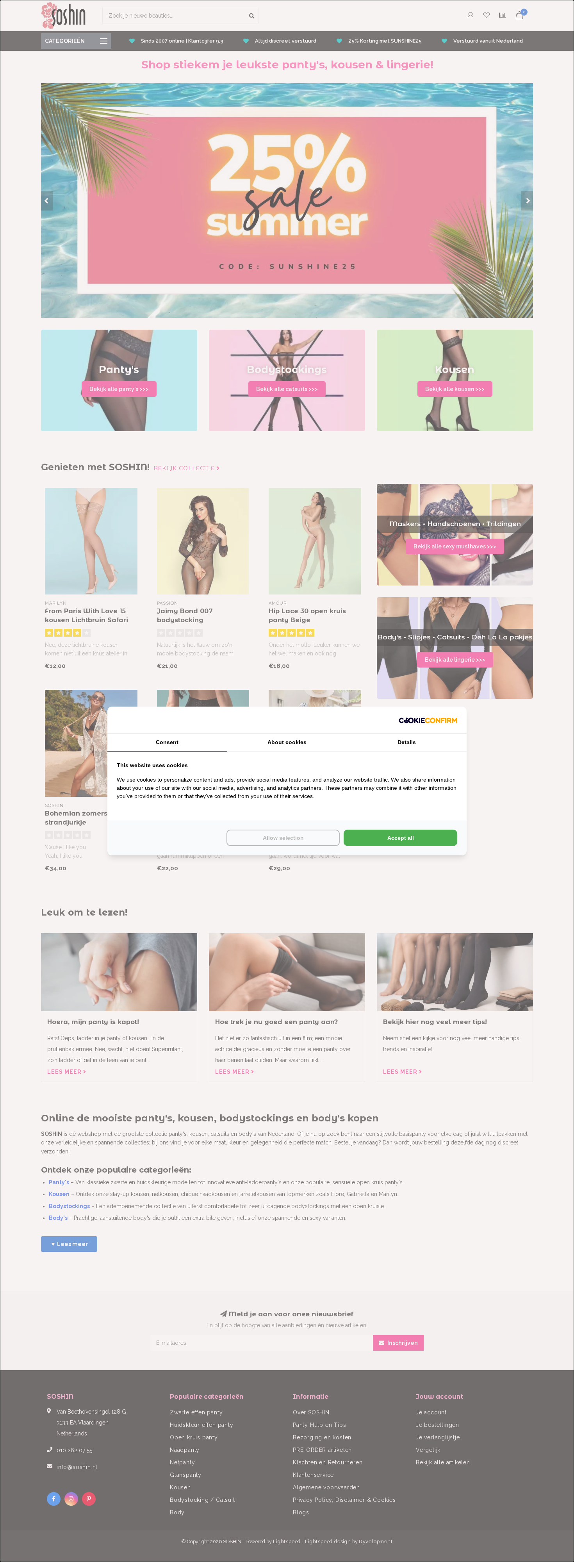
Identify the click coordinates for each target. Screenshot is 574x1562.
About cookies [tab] (287, 742)
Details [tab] (407, 742)
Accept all (400, 838)
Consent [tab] (167, 742)
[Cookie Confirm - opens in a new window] (428, 720)
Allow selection (283, 838)
